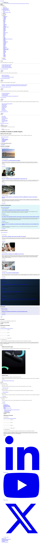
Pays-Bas (4, 43)
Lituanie (4, 38)
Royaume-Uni (5, 47)
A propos (4, 408)
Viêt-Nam (4, 56)
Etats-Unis (4, 29)
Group (4, 31)
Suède (4, 53)
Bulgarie (4, 21)
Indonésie (4, 34)
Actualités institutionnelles (5, 139)
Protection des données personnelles (6, 539)
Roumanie (4, 46)
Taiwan (4, 54)
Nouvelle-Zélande (5, 41)
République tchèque (5, 49)
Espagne (4, 28)
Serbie (4, 50)
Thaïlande (4, 55)
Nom (8, 332)
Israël (4, 35)
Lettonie (4, 37)
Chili (4, 22)
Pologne (4, 44)
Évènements (3, 141)
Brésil (4, 20)
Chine (4, 23)
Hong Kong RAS (5, 32)
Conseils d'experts (4, 140)
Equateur (4, 27)
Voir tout (3, 138)
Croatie (4, 25)
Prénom (9, 329)
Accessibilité (3, 541)
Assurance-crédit (5, 404)
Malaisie (4, 39)
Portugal (4, 45)
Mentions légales (4, 538)
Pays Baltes (4, 42)
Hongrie (4, 33)
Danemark (4, 26)
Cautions (4, 407)
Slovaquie (4, 51)
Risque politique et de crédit (6, 406)
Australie (4, 18)
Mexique (4, 40)
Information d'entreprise (6, 405)
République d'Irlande (6, 48)
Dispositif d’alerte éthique (5, 540)
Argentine (4, 17)
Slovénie (4, 52)
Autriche (4, 19)
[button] (4, 6)
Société (8, 335)
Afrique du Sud (5, 16)
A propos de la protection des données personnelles (6, 328)
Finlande (4, 30)
